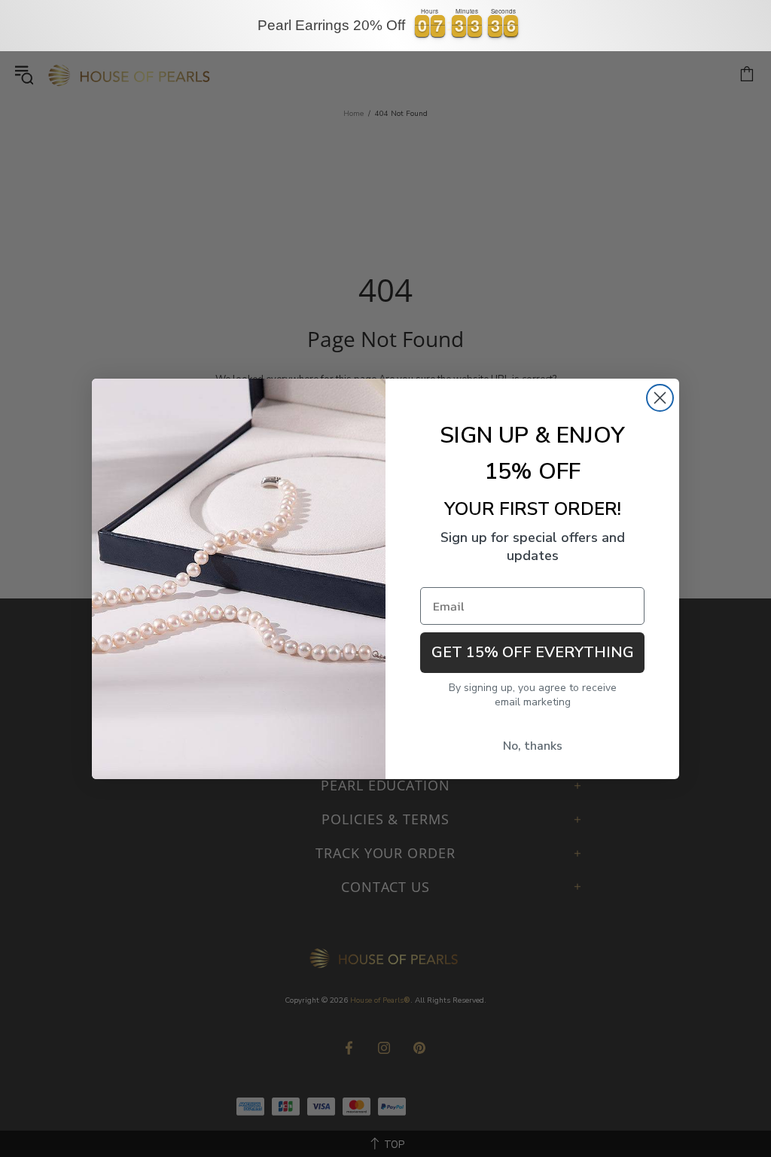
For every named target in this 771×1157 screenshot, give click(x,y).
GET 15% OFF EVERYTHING (532, 652)
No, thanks (532, 746)
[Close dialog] (660, 398)
